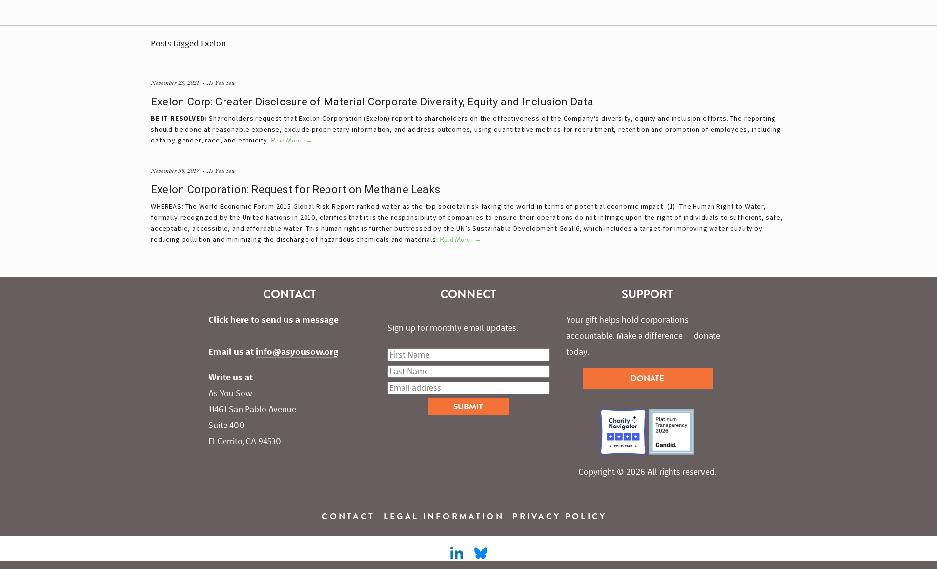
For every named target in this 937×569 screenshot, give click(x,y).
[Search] (89, 12)
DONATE (647, 378)
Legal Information (444, 516)
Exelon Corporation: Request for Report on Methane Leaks (295, 189)
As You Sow (221, 83)
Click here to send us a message (273, 320)
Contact (348, 516)
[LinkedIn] (456, 553)
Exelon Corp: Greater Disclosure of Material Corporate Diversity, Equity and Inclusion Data (372, 102)
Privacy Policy (559, 516)
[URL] (480, 553)
